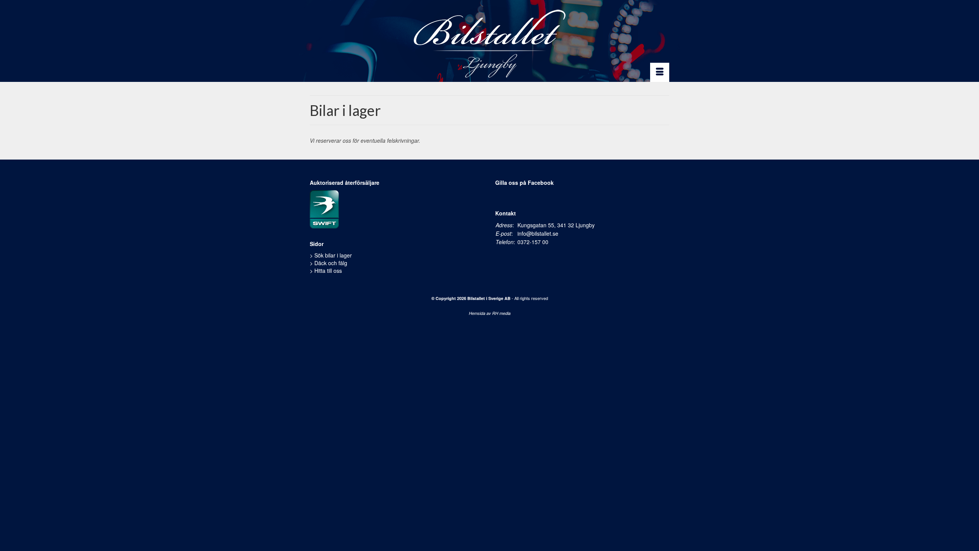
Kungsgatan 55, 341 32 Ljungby (556, 225)
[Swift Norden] (324, 208)
